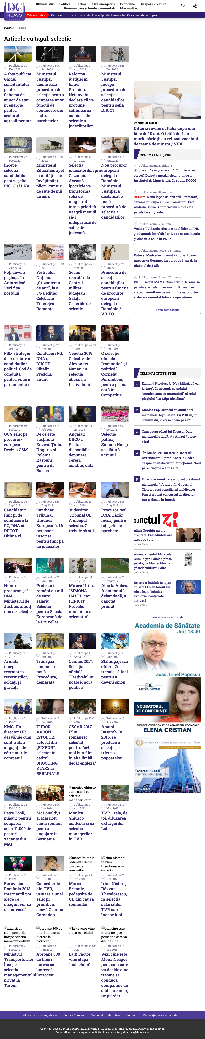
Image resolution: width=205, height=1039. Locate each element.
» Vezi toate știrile (167, 310)
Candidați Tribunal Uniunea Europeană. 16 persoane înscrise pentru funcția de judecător (50, 528)
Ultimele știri (44, 4)
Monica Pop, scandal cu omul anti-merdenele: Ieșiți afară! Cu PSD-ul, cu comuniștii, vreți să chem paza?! (169, 415)
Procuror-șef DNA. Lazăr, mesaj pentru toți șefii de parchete (113, 520)
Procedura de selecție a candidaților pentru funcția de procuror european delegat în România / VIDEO (115, 293)
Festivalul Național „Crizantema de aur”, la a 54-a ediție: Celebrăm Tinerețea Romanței (48, 290)
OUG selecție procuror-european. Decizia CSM (16, 441)
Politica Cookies (73, 1015)
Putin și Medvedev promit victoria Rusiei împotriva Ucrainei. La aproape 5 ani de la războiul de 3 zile (165, 260)
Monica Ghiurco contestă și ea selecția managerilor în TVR (81, 825)
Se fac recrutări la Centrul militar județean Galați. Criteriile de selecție (80, 290)
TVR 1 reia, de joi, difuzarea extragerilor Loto (114, 820)
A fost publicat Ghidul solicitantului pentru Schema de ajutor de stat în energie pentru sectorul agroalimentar (17, 97)
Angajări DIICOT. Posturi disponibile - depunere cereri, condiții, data (81, 449)
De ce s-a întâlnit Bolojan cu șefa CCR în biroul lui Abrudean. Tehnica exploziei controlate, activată (152, 591)
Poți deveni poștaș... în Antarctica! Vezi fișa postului (14, 283)
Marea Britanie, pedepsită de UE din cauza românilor (81, 894)
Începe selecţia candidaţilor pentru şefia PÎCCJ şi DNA (17, 175)
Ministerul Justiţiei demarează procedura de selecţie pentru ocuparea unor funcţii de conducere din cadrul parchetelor (50, 97)
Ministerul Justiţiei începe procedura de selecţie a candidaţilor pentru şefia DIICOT (113, 92)
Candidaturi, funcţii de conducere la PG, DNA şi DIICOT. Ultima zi (16, 522)
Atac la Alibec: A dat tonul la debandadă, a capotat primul (114, 596)
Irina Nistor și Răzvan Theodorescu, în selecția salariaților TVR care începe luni (114, 899)
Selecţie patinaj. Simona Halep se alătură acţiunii (114, 444)
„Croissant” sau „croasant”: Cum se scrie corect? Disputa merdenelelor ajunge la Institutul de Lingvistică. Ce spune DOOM (165, 175)
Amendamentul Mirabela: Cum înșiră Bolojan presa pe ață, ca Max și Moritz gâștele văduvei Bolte (153, 561)
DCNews (14, 11)
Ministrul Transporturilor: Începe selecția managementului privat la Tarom (20, 969)
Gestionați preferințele (105, 1015)
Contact (131, 1015)
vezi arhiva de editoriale (167, 617)
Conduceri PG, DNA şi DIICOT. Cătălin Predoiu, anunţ (49, 366)
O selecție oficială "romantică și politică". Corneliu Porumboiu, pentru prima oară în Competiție (114, 374)
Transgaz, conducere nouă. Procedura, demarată (46, 672)
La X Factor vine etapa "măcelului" (80, 959)
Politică (65, 4)
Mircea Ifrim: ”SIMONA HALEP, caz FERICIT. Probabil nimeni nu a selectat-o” (81, 601)
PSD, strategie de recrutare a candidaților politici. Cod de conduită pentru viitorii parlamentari (18, 369)
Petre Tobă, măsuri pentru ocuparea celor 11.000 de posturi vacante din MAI (17, 828)
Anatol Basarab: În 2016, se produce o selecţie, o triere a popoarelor (111, 742)
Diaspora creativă (153, 4)
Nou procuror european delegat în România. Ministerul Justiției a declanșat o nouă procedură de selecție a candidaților (114, 191)
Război (80, 4)
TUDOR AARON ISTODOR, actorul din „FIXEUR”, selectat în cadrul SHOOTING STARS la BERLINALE (47, 750)
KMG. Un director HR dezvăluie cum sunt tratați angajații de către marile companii (17, 742)
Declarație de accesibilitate (160, 1015)
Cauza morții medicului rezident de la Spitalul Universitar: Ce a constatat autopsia (104, 15)
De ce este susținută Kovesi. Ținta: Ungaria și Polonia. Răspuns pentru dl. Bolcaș (49, 452)
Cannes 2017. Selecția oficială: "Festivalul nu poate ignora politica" (82, 674)
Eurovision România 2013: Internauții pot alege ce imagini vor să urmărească (17, 896)
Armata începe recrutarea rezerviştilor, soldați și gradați (16, 674)
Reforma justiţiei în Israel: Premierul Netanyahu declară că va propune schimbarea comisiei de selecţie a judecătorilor (81, 99)
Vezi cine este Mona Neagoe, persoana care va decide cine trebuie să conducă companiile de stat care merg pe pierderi (115, 974)
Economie (127, 4)
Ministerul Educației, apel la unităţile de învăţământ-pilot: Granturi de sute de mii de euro (50, 180)
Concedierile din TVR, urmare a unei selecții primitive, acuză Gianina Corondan (49, 899)
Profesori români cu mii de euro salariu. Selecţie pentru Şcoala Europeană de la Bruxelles (49, 603)
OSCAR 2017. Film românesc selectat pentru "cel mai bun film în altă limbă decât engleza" (82, 745)
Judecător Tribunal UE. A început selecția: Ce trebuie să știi (81, 520)
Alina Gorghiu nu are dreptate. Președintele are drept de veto (153, 534)
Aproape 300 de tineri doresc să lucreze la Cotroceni (48, 964)
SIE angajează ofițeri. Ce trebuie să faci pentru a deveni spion (114, 672)
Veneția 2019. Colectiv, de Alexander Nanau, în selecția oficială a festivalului (81, 369)
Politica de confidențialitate (39, 1015)
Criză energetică (103, 4)
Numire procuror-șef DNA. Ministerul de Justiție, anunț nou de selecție (18, 598)
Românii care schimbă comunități (89, 8)
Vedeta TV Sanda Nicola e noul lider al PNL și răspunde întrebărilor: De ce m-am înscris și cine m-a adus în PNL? (167, 233)
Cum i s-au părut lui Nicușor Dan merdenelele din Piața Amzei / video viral (169, 436)
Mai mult (129, 8)
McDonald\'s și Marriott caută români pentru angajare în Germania (49, 825)
